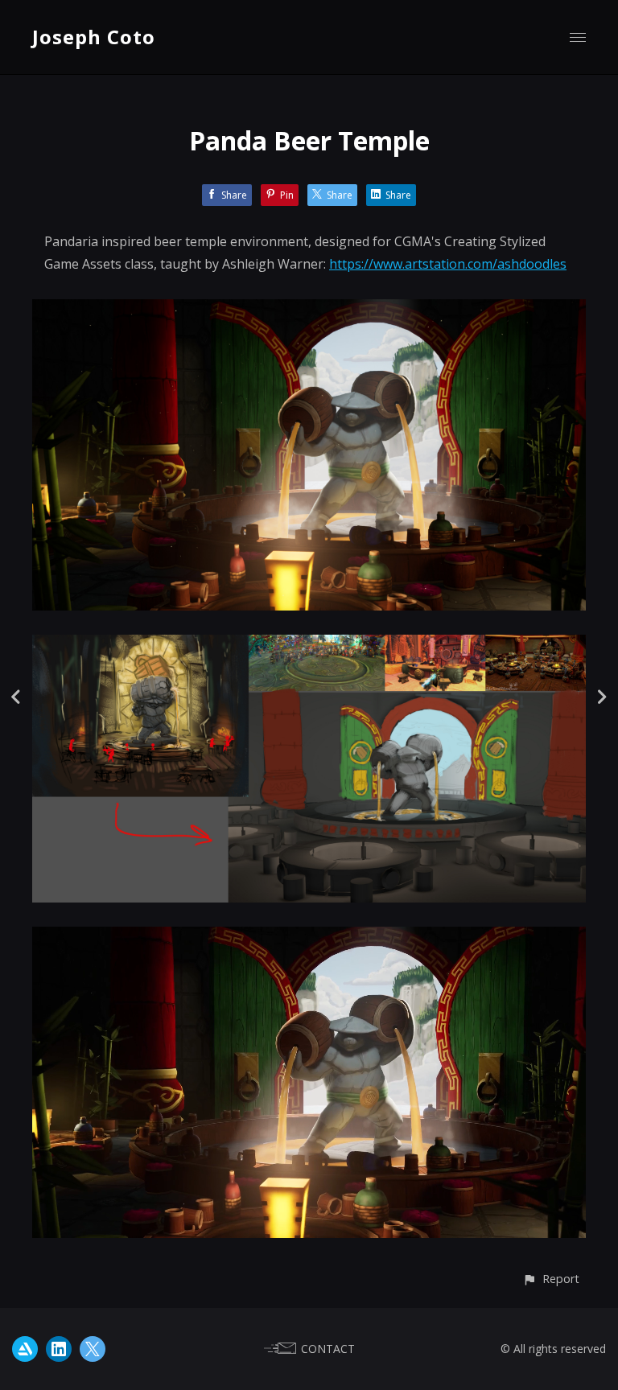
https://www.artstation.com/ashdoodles (447, 264)
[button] (551, 1278)
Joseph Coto (93, 36)
